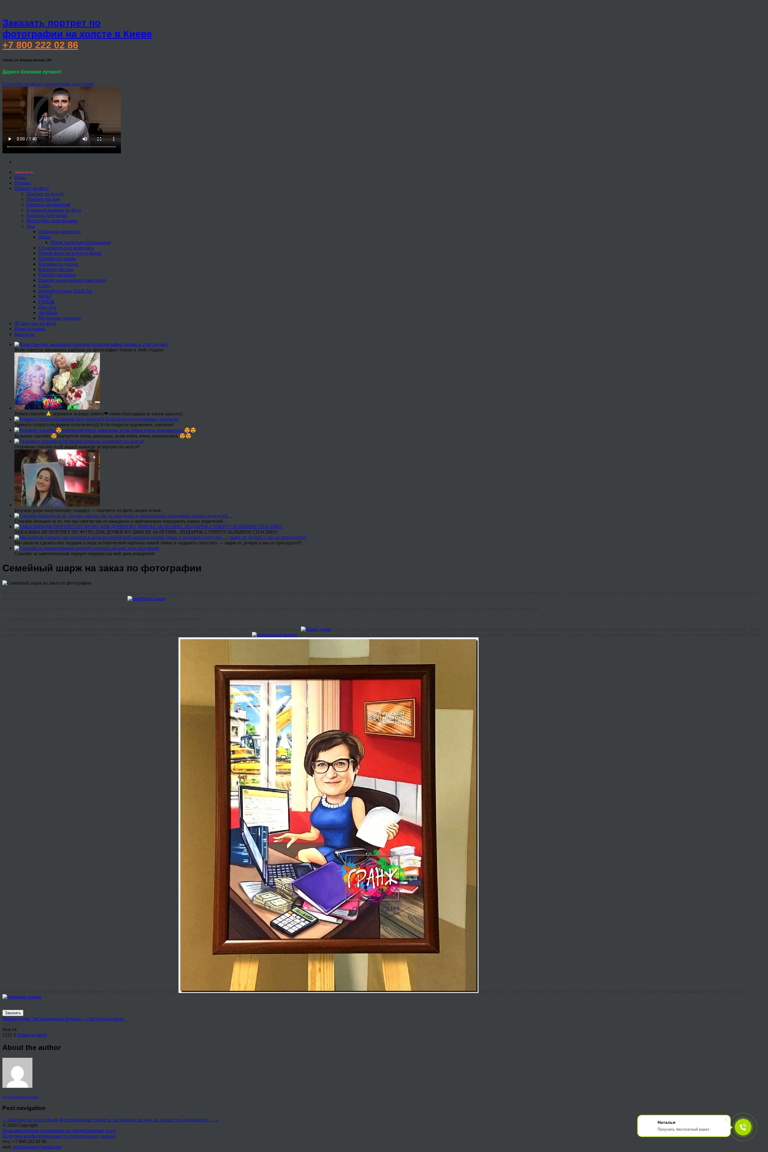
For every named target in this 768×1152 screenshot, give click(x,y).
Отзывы (22, 182)
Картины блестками (47, 215)
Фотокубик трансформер (51, 220)
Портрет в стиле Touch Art (65, 290)
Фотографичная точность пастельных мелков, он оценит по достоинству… (139, 1119)
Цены (20, 177)
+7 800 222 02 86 (40, 45)
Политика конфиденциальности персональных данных (59, 1135)
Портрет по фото (31, 188)
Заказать (13, 1013)
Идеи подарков (29, 328)
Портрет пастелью (57, 274)
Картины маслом (55, 269)
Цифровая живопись (59, 231)
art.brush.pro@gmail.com (37, 1146)
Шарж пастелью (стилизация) (80, 242)
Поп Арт (47, 307)
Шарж (44, 236)
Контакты (24, 334)
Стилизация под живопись (65, 247)
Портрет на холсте (45, 193)
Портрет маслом (43, 199)
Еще (30, 226)
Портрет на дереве (57, 258)
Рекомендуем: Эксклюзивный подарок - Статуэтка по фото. (63, 1018)
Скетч (44, 285)
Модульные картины (59, 317)
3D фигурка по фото (35, 323)
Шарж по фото (32, 1034)
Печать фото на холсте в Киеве (70, 253)
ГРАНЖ (46, 301)
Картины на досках (58, 263)
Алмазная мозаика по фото (53, 209)
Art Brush (47, 312)
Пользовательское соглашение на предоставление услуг (59, 1130)
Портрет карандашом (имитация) (72, 280)
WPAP (45, 296)
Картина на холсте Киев (30, 1119)
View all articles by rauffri (20, 1097)
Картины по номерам (48, 204)
